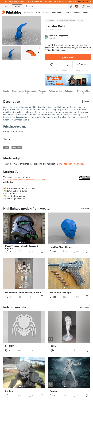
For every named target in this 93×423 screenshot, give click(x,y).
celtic (6, 147)
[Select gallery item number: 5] (27, 242)
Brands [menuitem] (77, 12)
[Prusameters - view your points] (76, 6)
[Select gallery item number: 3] (24, 242)
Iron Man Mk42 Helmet (61, 247)
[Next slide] (38, 53)
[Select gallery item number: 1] (20, 242)
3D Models (50, 20)
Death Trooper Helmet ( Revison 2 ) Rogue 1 (22, 247)
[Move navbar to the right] (89, 12)
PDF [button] (87, 101)
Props (81, 20)
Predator (9, 346)
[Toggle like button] (6, 251)
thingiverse (16, 147)
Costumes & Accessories (67, 20)
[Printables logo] (11, 12)
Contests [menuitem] (67, 12)
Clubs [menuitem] (45, 12)
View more (84, 208)
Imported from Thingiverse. (71, 163)
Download (69, 57)
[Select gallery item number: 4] (26, 242)
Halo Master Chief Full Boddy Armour (23, 292)
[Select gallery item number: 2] (22, 242)
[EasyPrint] (71, 6)
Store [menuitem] (38, 12)
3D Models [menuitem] (28, 12)
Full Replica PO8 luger (61, 292)
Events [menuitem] (85, 12)
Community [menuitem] (56, 12)
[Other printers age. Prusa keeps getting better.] (68, 80)
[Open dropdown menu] (88, 25)
